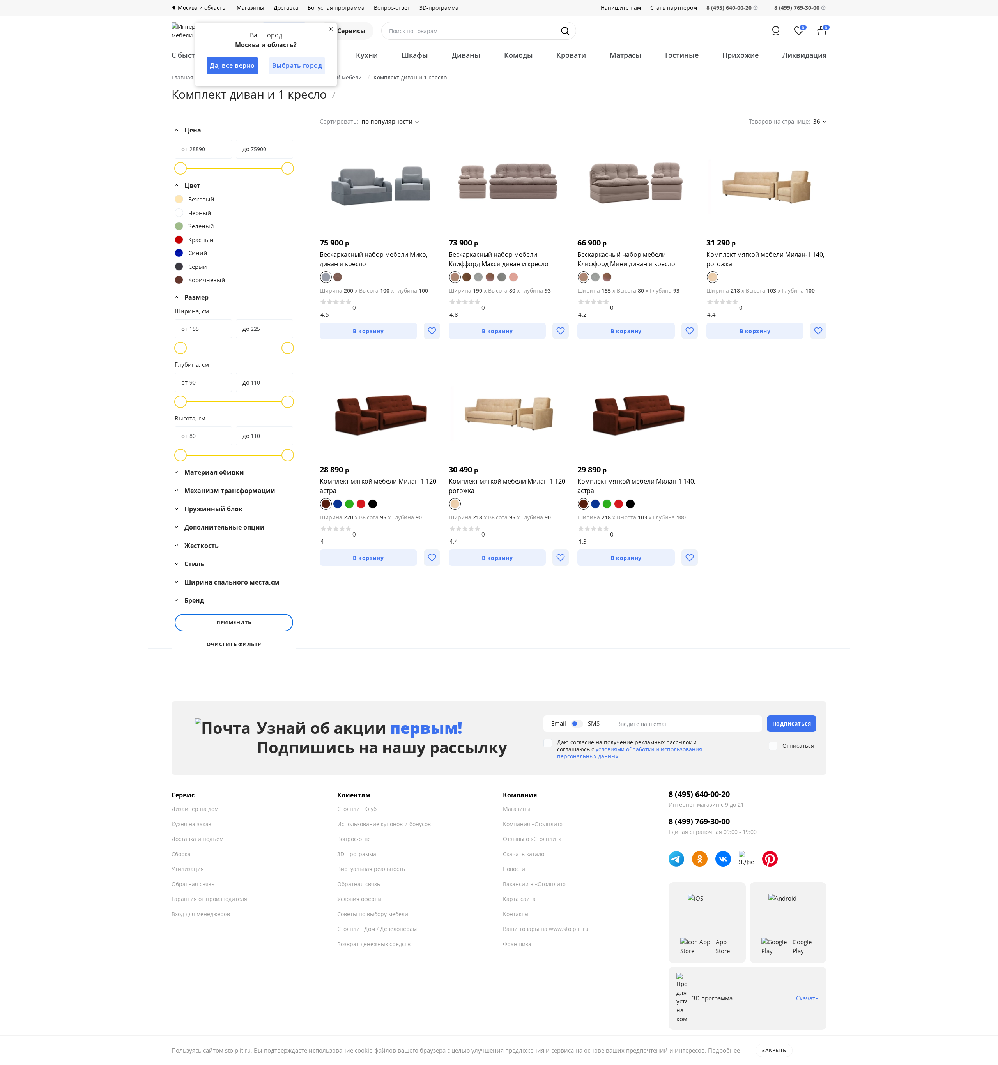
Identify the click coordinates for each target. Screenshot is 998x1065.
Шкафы (415, 55)
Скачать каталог (525, 854)
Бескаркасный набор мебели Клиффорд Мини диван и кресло (626, 259)
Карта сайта (519, 899)
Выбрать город (297, 65)
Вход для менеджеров (201, 914)
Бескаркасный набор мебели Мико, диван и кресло (374, 259)
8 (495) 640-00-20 (699, 794)
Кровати (571, 55)
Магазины (250, 8)
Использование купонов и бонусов (384, 824)
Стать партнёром (673, 8)
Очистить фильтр (234, 644)
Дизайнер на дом (195, 808)
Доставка (286, 8)
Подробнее (724, 1050)
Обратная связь (193, 884)
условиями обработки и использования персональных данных (629, 752)
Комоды (518, 55)
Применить (233, 622)
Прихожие (740, 55)
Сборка (181, 854)
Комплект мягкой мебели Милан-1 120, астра (379, 486)
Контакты (516, 914)
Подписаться (791, 723)
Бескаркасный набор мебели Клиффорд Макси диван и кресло (499, 259)
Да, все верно (232, 65)
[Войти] (775, 30)
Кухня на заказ (191, 824)
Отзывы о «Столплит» (532, 838)
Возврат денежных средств (374, 944)
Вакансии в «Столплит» (534, 884)
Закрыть (774, 1050)
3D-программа (438, 8)
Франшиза (517, 944)
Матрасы (625, 55)
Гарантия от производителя (209, 899)
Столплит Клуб (357, 808)
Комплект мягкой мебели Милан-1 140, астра (636, 486)
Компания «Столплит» (533, 824)
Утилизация (188, 868)
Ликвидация (804, 55)
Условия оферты (359, 899)
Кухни (367, 55)
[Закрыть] (330, 29)
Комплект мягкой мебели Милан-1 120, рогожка (508, 486)
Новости (514, 868)
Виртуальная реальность (371, 868)
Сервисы (351, 30)
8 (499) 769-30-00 (796, 7)
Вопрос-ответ (392, 8)
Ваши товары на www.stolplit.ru (546, 929)
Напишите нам (621, 8)
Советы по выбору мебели (372, 914)
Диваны (466, 55)
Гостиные (682, 55)
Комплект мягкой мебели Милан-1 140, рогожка (765, 259)
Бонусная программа (336, 8)
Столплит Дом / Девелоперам (377, 929)
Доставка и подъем (197, 838)
